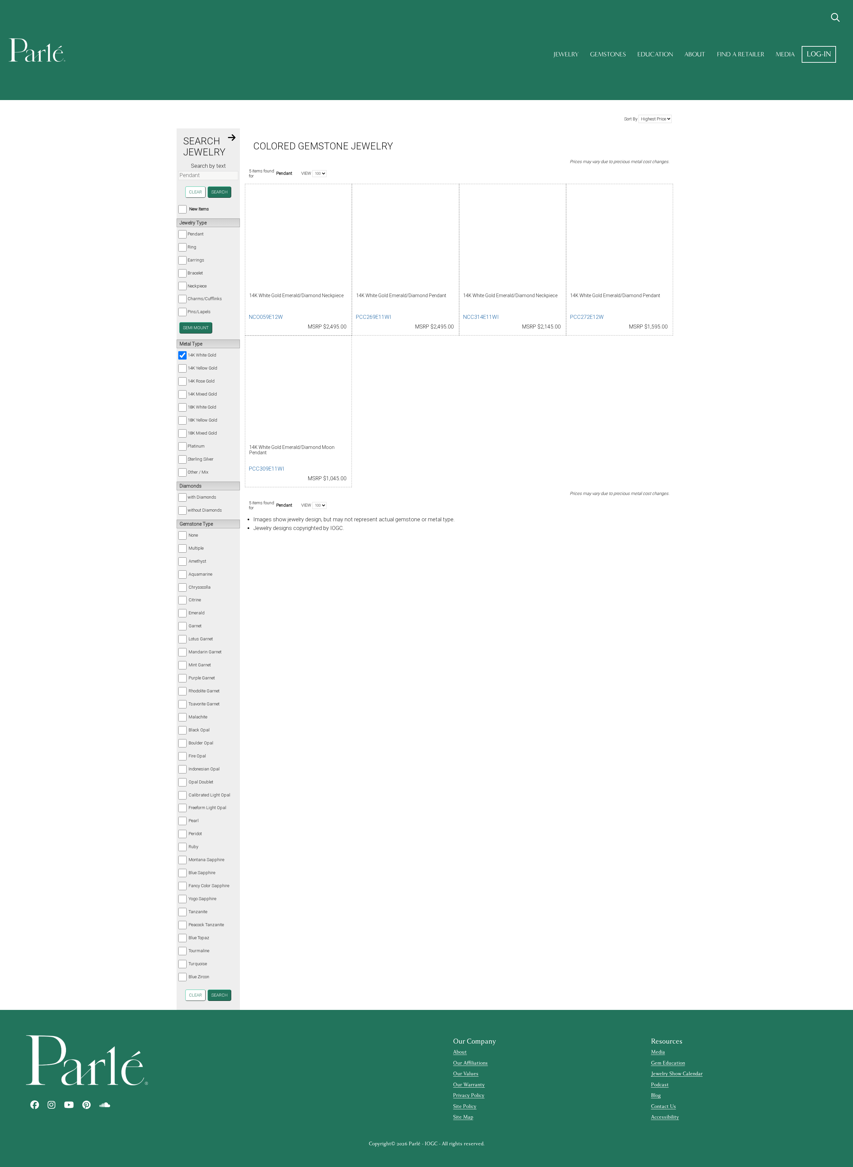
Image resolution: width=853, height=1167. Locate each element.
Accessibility (665, 1117)
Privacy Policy (468, 1095)
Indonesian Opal (204, 768)
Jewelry (566, 54)
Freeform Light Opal (207, 807)
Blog (656, 1095)
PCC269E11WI (373, 317)
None (193, 535)
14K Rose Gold (201, 381)
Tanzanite (198, 911)
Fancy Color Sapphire (209, 885)
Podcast (660, 1084)
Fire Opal (197, 755)
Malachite (198, 716)
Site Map (463, 1117)
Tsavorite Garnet (204, 703)
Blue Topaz (199, 937)
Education (655, 54)
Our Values (465, 1073)
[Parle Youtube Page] (69, 1105)
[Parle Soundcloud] (105, 1105)
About (694, 54)
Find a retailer (740, 54)
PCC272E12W (587, 317)
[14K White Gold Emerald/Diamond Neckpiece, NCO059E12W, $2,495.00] (298, 238)
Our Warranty (469, 1084)
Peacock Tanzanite (206, 924)
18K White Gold (202, 407)
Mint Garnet (200, 664)
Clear (195, 191)
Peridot (195, 833)
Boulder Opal (201, 742)
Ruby (193, 846)
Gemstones (608, 54)
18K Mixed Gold (202, 433)
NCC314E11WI (481, 317)
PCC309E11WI (266, 469)
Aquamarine (200, 574)
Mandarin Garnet (205, 651)
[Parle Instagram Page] (51, 1105)
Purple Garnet (202, 677)
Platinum (196, 446)
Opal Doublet (201, 781)
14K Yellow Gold (202, 368)
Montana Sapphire (206, 859)
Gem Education (668, 1063)
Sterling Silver (201, 459)
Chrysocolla (200, 587)
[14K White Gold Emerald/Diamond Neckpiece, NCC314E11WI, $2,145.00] (512, 238)
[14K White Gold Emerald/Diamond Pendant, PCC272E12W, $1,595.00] (619, 238)
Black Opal (199, 729)
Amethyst (197, 561)
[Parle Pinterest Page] (86, 1105)
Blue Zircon (199, 976)
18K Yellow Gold (202, 420)
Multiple (196, 548)
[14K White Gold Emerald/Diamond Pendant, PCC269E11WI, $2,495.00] (405, 238)
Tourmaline (199, 950)
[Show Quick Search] (835, 18)
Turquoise (198, 963)
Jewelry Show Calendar (677, 1073)
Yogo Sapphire (202, 898)
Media (785, 54)
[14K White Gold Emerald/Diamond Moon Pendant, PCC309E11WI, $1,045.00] (298, 390)
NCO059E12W (266, 317)
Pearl (194, 820)
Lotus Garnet (201, 638)
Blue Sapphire (202, 872)
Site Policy (464, 1106)
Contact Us (663, 1106)
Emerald (197, 612)
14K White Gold (202, 355)
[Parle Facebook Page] (34, 1105)
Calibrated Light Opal (209, 794)
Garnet (195, 625)
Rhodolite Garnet (204, 690)
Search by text (208, 166)
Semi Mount (196, 327)
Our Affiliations (470, 1063)
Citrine (195, 599)
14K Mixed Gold (202, 394)
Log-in (819, 54)
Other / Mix (198, 472)
